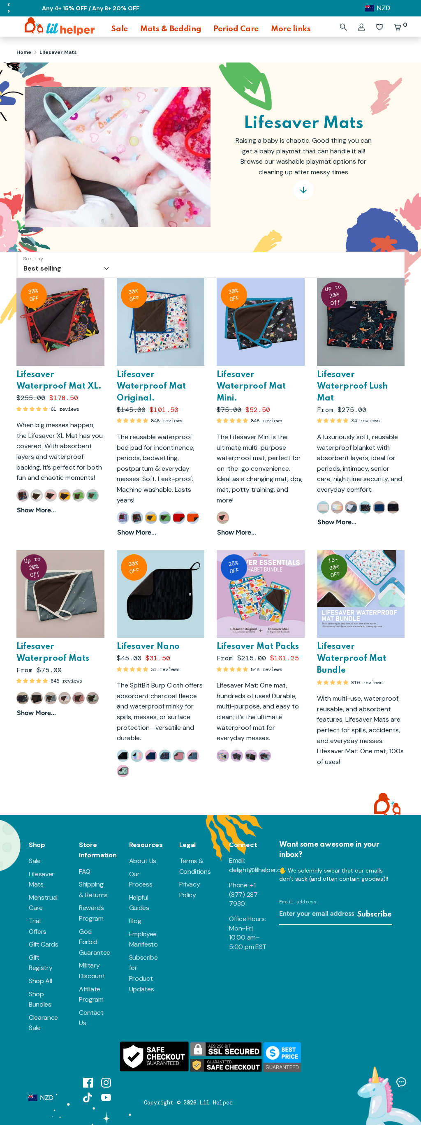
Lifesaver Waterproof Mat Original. (151, 387)
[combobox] (65, 264)
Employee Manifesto (143, 939)
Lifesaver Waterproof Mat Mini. (251, 387)
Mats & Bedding (170, 29)
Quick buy (60, 351)
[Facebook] (88, 1082)
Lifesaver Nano (148, 647)
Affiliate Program (91, 994)
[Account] (361, 27)
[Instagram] (106, 1082)
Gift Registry (40, 962)
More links (291, 29)
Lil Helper (216, 1102)
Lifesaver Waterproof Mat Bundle (351, 659)
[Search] (343, 27)
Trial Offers (37, 926)
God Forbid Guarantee (94, 942)
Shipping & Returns (93, 889)
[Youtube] (106, 1097)
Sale (119, 29)
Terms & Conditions (195, 866)
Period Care (235, 29)
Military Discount (92, 970)
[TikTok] (88, 1097)
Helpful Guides (139, 902)
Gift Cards (43, 944)
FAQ (84, 871)
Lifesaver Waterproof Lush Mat (352, 387)
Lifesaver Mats (41, 879)
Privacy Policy (189, 889)
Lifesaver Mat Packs (258, 647)
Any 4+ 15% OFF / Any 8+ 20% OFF (90, 8)
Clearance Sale (43, 1022)
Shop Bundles (40, 999)
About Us (142, 860)
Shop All (40, 981)
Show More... (36, 510)
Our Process (141, 879)
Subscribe (374, 914)
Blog (135, 921)
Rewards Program (91, 913)
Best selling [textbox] (42, 268)
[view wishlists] (379, 27)
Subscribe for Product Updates (143, 973)
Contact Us (91, 1018)
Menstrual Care (43, 902)
